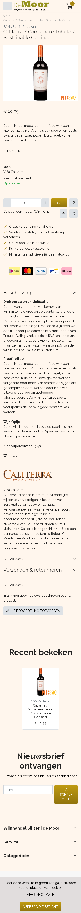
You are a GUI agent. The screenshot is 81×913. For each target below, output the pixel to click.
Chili (46, 211)
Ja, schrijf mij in (66, 794)
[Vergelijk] (64, 213)
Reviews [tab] (13, 558)
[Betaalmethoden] (14, 271)
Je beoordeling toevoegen (35, 611)
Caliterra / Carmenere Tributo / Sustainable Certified (40, 711)
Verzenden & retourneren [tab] (32, 570)
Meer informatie (41, 894)
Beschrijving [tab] (17, 292)
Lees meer (12, 151)
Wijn (37, 211)
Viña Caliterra (13, 172)
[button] (69, 6)
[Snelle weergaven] (52, 675)
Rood (28, 211)
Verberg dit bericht (40, 907)
